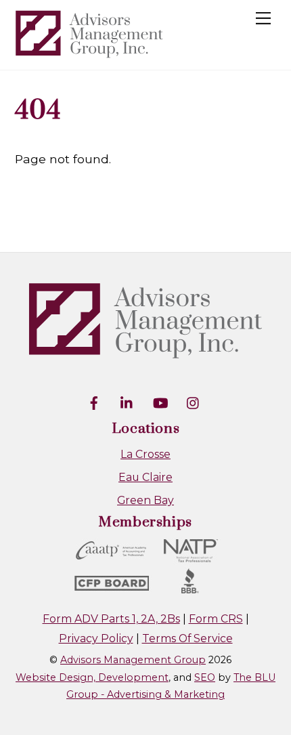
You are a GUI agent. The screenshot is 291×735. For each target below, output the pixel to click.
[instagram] (193, 402)
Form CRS (216, 618)
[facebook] (94, 402)
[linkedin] (127, 402)
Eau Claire (145, 477)
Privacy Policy (96, 638)
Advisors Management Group (133, 660)
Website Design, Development (92, 677)
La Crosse (145, 454)
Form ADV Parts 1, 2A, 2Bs (111, 618)
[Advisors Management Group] (89, 52)
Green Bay (145, 500)
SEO (204, 677)
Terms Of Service (187, 638)
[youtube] (160, 402)
